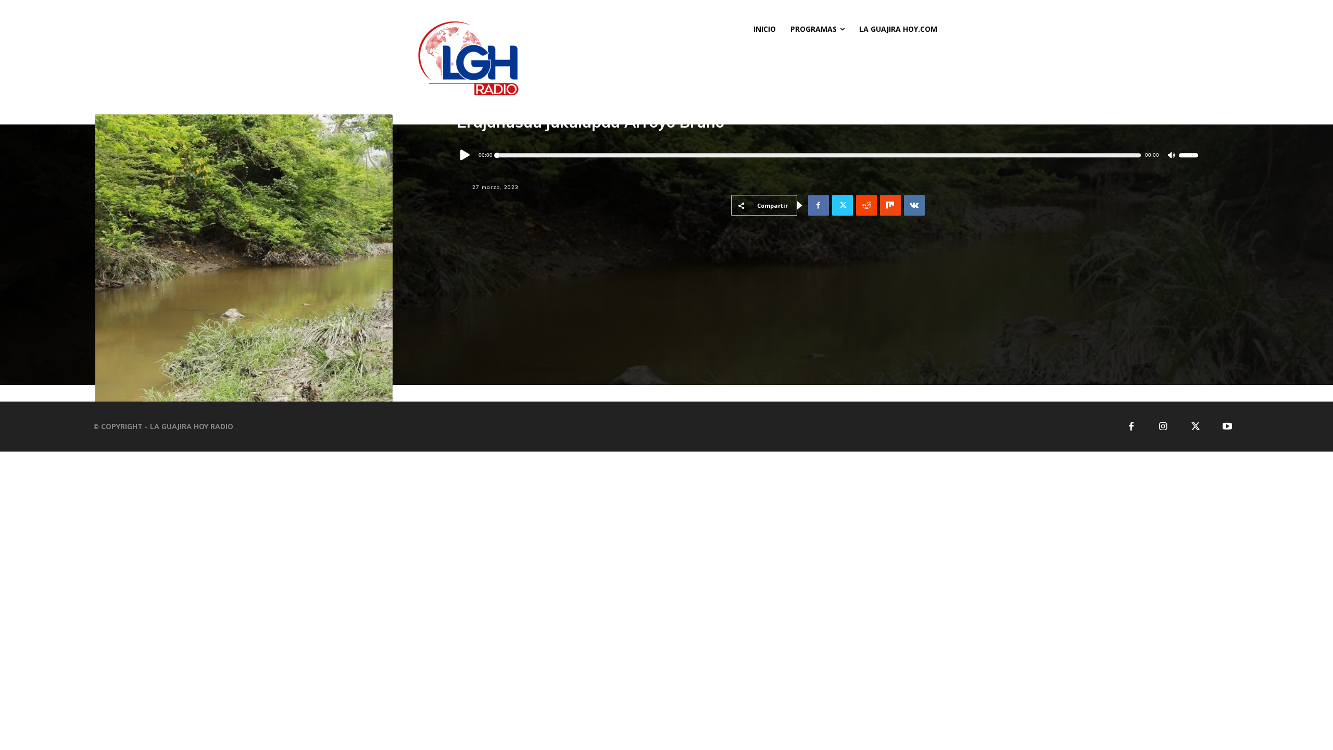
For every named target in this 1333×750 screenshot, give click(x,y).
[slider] (1189, 156)
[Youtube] (1227, 427)
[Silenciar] (1171, 155)
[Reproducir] (465, 155)
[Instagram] (1163, 427)
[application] (828, 155)
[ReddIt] (866, 205)
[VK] (914, 205)
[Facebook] (818, 205)
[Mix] (890, 205)
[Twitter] (842, 205)
